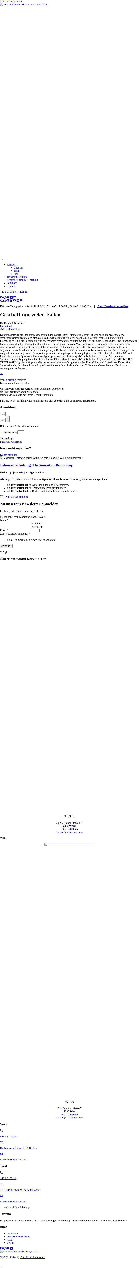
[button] (1, 297)
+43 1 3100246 (8, 291)
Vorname (36, 523)
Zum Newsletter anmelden (112, 306)
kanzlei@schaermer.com (69, 832)
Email (4, 530)
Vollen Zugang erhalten (12, 379)
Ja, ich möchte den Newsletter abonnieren (32, 539)
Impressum (12, 1233)
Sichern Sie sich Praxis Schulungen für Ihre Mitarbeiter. (53, 1262)
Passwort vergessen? (11, 441)
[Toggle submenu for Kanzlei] (16, 265)
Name (4, 520)
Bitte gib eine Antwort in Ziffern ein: (19, 426)
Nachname (37, 526)
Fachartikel (6, 326)
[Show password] (8, 419)
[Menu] (1, 259)
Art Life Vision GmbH (32, 1257)
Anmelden (6, 546)
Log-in (10, 1242)
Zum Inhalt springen (11, 1)
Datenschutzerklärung (18, 1236)
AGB (10, 1239)
